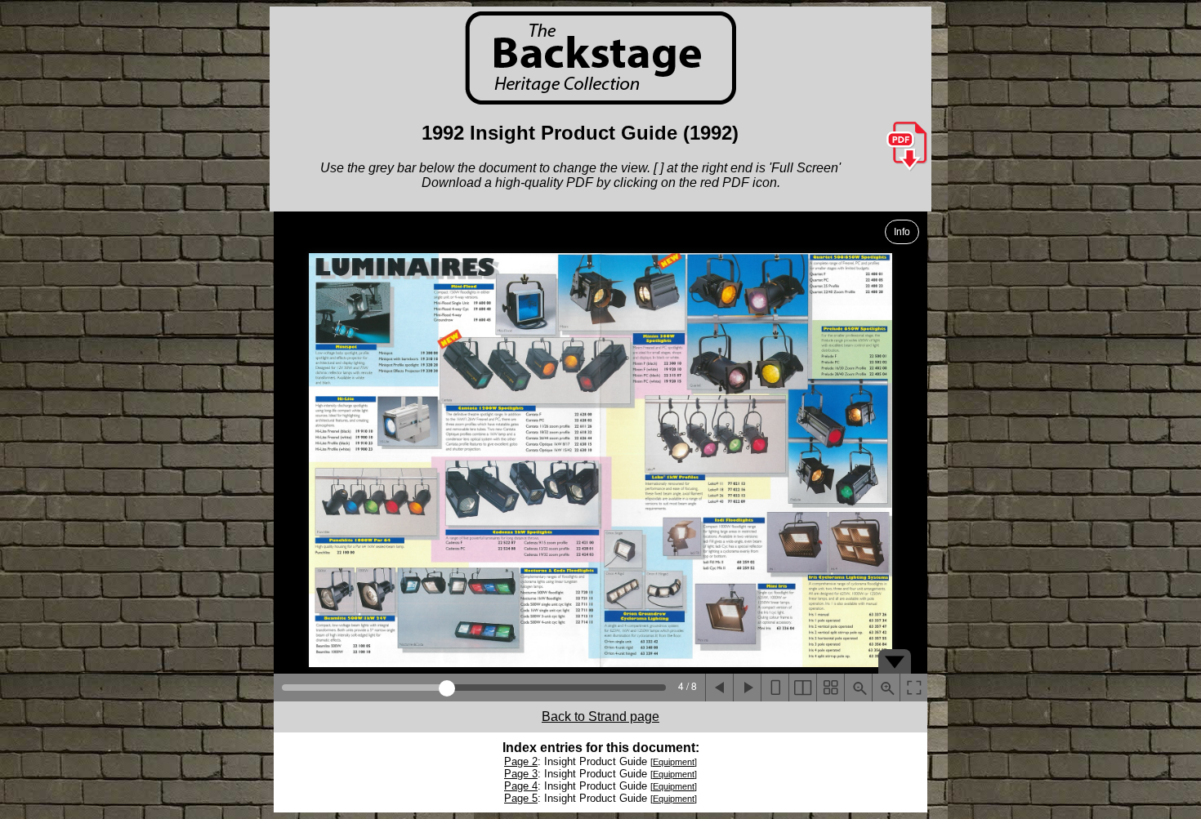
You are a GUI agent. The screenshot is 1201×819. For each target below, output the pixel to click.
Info (902, 232)
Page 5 (521, 798)
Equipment (673, 762)
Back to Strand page (600, 716)
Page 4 (521, 786)
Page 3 (521, 774)
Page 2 (521, 761)
